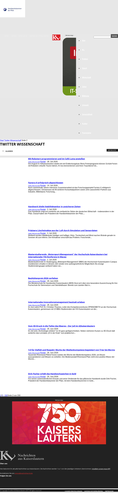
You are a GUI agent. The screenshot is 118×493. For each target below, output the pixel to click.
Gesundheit (87, 114)
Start (2, 140)
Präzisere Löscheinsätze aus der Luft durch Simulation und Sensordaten (62, 230)
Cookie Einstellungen (73, 491)
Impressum (23, 36)
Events (13, 36)
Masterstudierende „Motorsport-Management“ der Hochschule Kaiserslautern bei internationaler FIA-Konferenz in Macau (67, 255)
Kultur (84, 124)
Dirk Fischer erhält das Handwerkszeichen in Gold (52, 373)
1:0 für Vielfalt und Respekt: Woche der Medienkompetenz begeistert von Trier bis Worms (71, 350)
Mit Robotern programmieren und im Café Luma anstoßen (56, 158)
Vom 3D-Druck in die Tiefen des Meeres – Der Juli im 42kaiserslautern (61, 326)
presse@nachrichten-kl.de (24, 473)
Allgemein (9, 151)
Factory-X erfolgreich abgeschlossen (45, 182)
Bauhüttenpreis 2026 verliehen (43, 278)
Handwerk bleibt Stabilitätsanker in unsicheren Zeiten (54, 206)
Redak (43, 162)
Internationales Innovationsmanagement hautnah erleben (56, 302)
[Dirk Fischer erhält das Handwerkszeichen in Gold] (12, 17)
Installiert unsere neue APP (101, 469)
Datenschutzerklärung (39, 36)
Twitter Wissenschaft (12, 140)
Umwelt (85, 105)
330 (6, 395)
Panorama (86, 133)
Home (7, 36)
